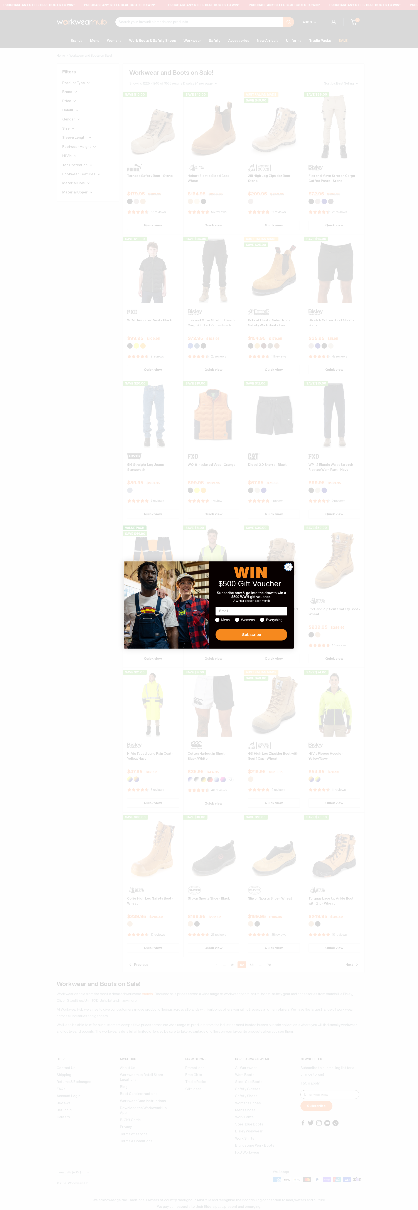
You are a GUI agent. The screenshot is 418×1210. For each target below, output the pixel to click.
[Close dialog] (288, 567)
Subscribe (251, 634)
